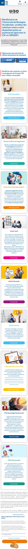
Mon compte (25, 3)
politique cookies (7, 534)
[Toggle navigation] (2, 2)
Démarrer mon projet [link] (20, 4)
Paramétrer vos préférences (14, 538)
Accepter (15, 541)
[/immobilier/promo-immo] (14, 60)
